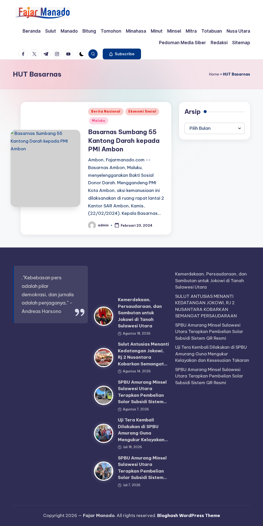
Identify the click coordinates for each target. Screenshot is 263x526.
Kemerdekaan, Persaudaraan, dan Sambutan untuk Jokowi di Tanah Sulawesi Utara (140, 313)
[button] (122, 54)
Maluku (98, 121)
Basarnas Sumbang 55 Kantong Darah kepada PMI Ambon (123, 140)
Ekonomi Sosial (142, 111)
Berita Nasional (105, 111)
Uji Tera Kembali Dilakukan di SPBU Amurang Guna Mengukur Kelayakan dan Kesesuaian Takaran (212, 353)
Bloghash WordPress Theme (188, 515)
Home (214, 74)
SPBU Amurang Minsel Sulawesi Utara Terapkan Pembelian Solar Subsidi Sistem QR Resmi (209, 331)
